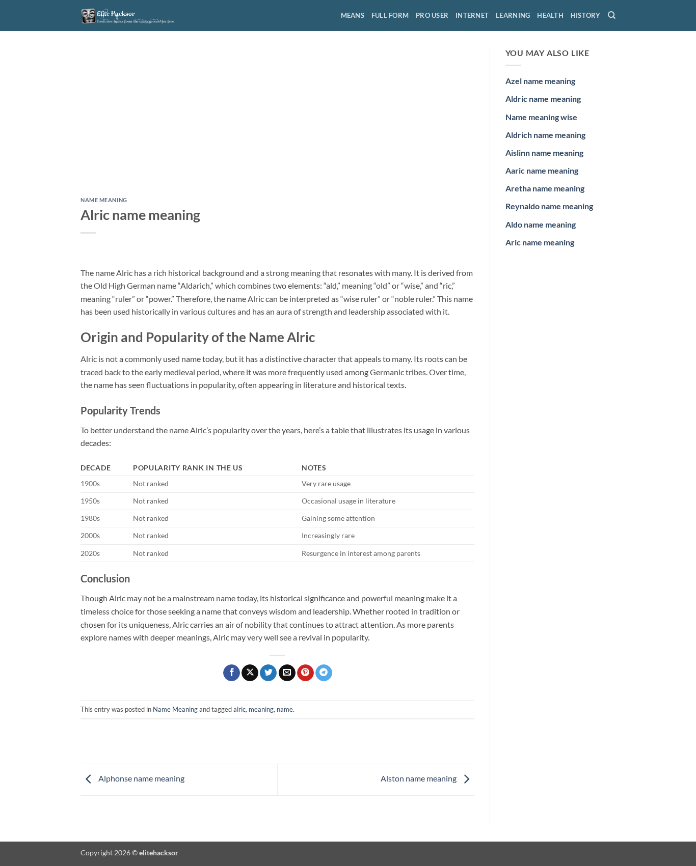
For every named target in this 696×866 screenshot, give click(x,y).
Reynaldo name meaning (549, 206)
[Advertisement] (277, 121)
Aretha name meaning (544, 188)
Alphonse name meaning (140, 778)
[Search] (611, 15)
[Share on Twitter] (268, 673)
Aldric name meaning (543, 98)
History (586, 15)
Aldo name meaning (540, 224)
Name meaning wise (541, 117)
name (285, 709)
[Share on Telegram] (323, 673)
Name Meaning (104, 200)
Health (550, 15)
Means (352, 15)
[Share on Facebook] (231, 673)
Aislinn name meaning (544, 152)
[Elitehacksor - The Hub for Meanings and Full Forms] (131, 15)
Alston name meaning (419, 778)
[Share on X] (250, 673)
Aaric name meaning (541, 170)
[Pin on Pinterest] (305, 673)
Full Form (390, 15)
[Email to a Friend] (287, 673)
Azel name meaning (540, 81)
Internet (472, 15)
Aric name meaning (539, 242)
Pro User (432, 15)
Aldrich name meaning (545, 134)
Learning (513, 15)
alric (239, 709)
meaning (261, 709)
